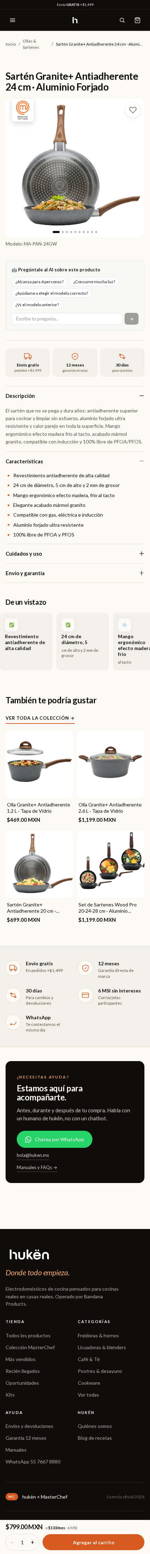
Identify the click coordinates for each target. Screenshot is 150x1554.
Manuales (16, 1450)
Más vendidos (21, 1359)
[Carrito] (137, 20)
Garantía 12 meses (26, 1438)
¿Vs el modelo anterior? (37, 304)
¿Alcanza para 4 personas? (39, 281)
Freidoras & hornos (98, 1335)
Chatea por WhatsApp (59, 1139)
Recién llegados (23, 1371)
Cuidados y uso (24, 553)
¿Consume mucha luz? (94, 281)
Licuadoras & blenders (102, 1347)
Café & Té (89, 1359)
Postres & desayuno (100, 1371)
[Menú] (13, 20)
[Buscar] (122, 20)
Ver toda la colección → (40, 718)
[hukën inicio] (75, 20)
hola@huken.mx (33, 1155)
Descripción (20, 396)
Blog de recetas (95, 1438)
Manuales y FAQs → (37, 1167)
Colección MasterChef (30, 1347)
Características (24, 461)
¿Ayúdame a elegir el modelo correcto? (51, 293)
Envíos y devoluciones (29, 1426)
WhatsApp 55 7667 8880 (33, 1461)
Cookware (89, 1383)
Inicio (11, 44)
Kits (10, 1395)
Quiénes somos (95, 1426)
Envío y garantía (25, 573)
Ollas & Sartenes (31, 44)
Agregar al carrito (93, 1542)
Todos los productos (28, 1335)
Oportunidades (22, 1383)
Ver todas (88, 1395)
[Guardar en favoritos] (133, 110)
